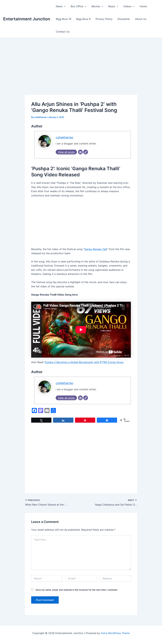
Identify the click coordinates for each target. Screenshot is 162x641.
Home (143, 6)
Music (111, 6)
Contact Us (62, 31)
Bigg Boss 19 (63, 19)
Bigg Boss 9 (83, 19)
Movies (95, 6)
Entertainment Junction (26, 18)
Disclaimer (124, 19)
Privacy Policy (104, 19)
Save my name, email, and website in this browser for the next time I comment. (77, 589)
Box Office (77, 6)
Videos (127, 6)
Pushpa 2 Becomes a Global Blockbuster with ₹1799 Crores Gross (84, 362)
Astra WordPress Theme (115, 633)
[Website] (85, 152)
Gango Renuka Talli (95, 249)
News (59, 6)
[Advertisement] (81, 71)
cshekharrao (64, 137)
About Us (140, 19)
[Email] (80, 152)
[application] (64, 6)
